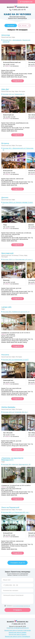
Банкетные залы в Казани (17, 634)
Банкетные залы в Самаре (17, 632)
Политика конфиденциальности (18, 628)
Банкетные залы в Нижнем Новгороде (17, 630)
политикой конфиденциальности (21, 606)
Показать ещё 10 (17, 563)
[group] (13, 56)
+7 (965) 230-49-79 (18, 10)
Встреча (5, 143)
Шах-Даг (5, 89)
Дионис (4, 197)
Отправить (17, 610)
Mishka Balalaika (8, 407)
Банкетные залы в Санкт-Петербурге (17, 636)
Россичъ (5, 355)
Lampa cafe (6, 307)
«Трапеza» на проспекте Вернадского (12, 459)
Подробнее (17, 81)
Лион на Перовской (10, 507)
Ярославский (7, 253)
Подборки (9, 1)
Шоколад (5, 35)
